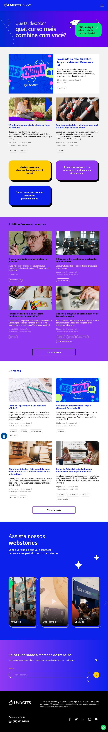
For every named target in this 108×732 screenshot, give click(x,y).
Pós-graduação (15, 280)
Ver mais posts (54, 352)
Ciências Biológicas (65, 341)
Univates (13, 435)
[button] (106, 602)
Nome (11, 668)
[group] (54, 29)
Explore (23, 150)
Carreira (61, 337)
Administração (63, 499)
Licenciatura (82, 337)
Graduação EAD (73, 495)
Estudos (13, 150)
